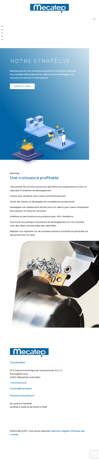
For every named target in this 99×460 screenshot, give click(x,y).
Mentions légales (60, 431)
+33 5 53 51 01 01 (18, 382)
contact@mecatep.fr (21, 388)
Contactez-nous (22, 86)
